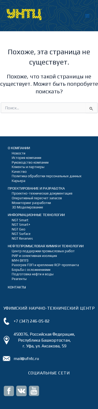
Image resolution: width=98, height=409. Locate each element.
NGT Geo (18, 229)
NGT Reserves (22, 238)
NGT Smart (20, 220)
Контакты (17, 287)
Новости (18, 153)
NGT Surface (21, 234)
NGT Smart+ (21, 225)
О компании (19, 148)
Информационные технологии (36, 215)
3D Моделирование (27, 207)
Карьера (18, 181)
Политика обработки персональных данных (47, 176)
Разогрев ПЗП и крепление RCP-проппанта (45, 265)
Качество (19, 172)
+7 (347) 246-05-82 (32, 321)
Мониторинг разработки (31, 203)
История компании (26, 158)
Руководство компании (30, 162)
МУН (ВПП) (20, 260)
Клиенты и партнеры (28, 167)
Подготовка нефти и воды (33, 274)
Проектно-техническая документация (42, 193)
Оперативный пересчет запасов (37, 198)
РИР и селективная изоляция (34, 256)
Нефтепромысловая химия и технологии (46, 246)
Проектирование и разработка (36, 188)
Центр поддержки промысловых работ (43, 251)
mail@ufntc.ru (26, 358)
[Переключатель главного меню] (87, 15)
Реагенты (19, 279)
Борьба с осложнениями (31, 270)
